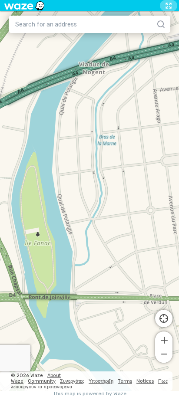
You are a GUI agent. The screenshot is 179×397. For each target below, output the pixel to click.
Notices (145, 381)
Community (42, 381)
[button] (163, 339)
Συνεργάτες (72, 381)
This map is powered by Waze (89, 394)
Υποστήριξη (101, 381)
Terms (125, 381)
